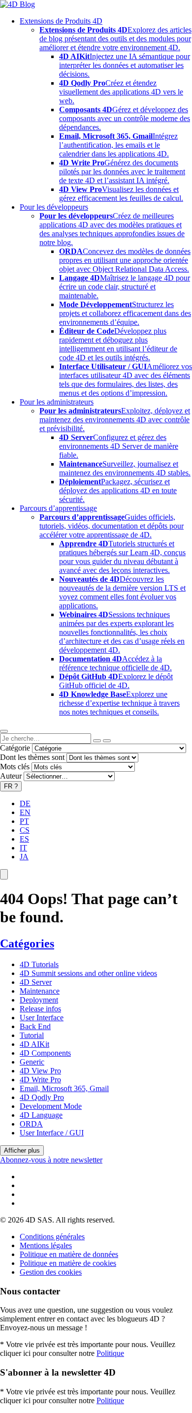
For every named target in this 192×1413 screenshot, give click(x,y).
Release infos (40, 1009)
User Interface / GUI (52, 1133)
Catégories (27, 943)
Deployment (39, 1000)
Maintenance (40, 991)
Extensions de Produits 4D (61, 21)
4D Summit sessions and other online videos (88, 973)
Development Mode (51, 1106)
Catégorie (15, 748)
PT (24, 821)
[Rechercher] (107, 740)
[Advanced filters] (97, 740)
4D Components (45, 1053)
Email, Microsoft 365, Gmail (64, 1088)
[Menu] (4, 874)
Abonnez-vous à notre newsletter (51, 1160)
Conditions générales (52, 1236)
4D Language (41, 1115)
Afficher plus (22, 1150)
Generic (32, 1062)
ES (24, 839)
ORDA (31, 1124)
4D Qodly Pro (42, 1097)
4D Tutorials (39, 964)
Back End (35, 1026)
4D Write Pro (40, 1079)
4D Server (36, 982)
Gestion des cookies (51, 1272)
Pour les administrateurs (57, 402)
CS (25, 830)
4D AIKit (34, 1044)
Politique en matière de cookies (68, 1263)
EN (25, 812)
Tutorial (32, 1035)
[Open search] (4, 731)
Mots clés (15, 766)
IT (23, 848)
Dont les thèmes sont (32, 757)
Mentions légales (46, 1245)
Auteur (11, 776)
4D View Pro (40, 1071)
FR (11, 786)
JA (24, 856)
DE (25, 803)
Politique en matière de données (69, 1254)
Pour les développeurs (54, 207)
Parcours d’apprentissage (58, 508)
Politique (110, 1353)
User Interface (42, 1017)
